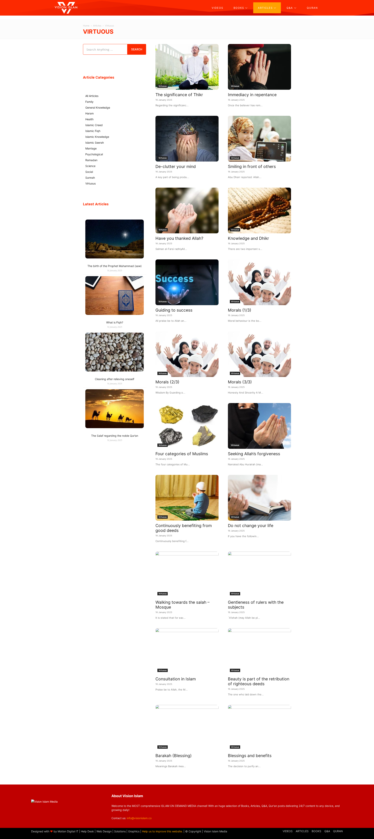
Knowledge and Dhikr (248, 238)
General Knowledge (97, 107)
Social (89, 171)
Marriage (91, 148)
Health (89, 119)
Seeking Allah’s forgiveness (254, 453)
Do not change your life (250, 525)
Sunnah (90, 177)
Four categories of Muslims (181, 453)
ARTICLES (302, 831)
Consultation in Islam (175, 678)
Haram (89, 113)
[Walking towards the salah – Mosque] (187, 574)
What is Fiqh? (114, 322)
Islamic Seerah (94, 142)
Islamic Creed (94, 125)
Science (90, 166)
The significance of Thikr (179, 94)
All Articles (91, 96)
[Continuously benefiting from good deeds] (187, 498)
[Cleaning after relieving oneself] (114, 352)
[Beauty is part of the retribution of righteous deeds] (259, 651)
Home (86, 25)
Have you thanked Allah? (179, 238)
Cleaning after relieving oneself (114, 379)
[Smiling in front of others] (259, 139)
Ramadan (91, 160)
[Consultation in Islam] (187, 651)
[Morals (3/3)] (259, 354)
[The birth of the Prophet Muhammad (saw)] (114, 239)
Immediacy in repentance (252, 94)
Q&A (327, 831)
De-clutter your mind (175, 166)
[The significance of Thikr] (187, 67)
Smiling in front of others (252, 166)
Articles (97, 25)
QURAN (338, 831)
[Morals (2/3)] (187, 354)
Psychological (94, 154)
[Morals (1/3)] (259, 282)
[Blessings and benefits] (259, 728)
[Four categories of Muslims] (187, 426)
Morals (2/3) (167, 382)
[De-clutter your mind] (187, 139)
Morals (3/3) (240, 382)
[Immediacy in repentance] (259, 67)
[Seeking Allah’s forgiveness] (259, 426)
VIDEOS (288, 831)
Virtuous (163, 86)
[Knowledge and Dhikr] (259, 210)
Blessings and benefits (250, 755)
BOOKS (316, 831)
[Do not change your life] (259, 498)
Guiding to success (173, 310)
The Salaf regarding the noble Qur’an (114, 435)
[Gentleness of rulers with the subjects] (259, 574)
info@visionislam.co (139, 818)
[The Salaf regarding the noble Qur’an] (114, 409)
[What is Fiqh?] (114, 296)
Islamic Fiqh (92, 131)
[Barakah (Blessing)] (187, 728)
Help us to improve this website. (162, 831)
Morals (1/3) (239, 310)
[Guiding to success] (187, 282)
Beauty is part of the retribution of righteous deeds (258, 681)
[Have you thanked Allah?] (187, 210)
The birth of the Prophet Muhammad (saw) (114, 266)
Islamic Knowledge (97, 136)
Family (89, 101)
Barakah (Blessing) (173, 755)
